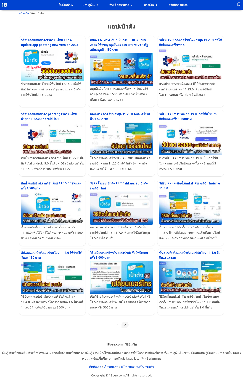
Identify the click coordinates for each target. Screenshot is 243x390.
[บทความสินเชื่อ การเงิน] (239, 5)
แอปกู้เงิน (89, 5)
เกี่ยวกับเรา (111, 367)
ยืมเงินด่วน (66, 5)
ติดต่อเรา (95, 367)
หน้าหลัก (24, 13)
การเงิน (149, 5)
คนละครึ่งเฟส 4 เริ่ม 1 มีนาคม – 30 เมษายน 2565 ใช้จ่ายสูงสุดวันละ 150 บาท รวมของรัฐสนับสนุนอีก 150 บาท (119, 45)
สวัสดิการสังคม (178, 5)
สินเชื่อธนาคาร (119, 5)
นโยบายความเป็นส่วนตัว (137, 367)
